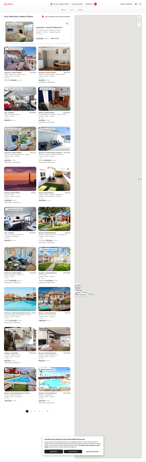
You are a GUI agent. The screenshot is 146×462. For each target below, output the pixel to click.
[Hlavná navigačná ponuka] (140, 4)
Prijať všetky (53, 451)
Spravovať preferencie (92, 451)
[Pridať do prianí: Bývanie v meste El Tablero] (68, 88)
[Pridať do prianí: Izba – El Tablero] (34, 88)
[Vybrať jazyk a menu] (136, 4)
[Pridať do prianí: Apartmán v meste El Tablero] (34, 48)
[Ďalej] (51, 411)
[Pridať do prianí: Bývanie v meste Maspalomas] (68, 209)
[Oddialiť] (139, 26)
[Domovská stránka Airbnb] (8, 4)
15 (47, 411)
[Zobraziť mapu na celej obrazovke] (139, 18)
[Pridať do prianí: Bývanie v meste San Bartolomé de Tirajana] (34, 369)
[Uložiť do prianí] (67, 23)
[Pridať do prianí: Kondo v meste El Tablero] (68, 169)
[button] (39, 38)
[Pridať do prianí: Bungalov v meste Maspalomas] (68, 249)
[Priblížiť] (139, 22)
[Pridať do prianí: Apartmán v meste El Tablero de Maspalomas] (68, 129)
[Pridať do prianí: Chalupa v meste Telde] (34, 329)
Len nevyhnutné (73, 451)
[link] (23, 411)
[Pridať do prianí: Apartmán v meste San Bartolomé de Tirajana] (34, 289)
